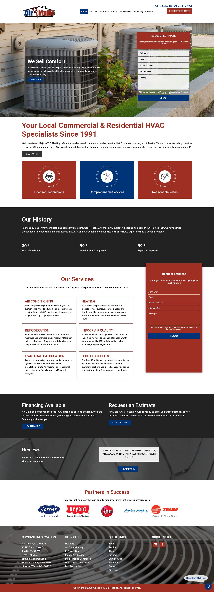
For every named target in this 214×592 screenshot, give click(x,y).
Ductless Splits (73, 566)
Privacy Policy (180, 92)
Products (114, 547)
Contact (113, 566)
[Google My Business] (155, 544)
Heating (69, 543)
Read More (128, 468)
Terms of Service (161, 93)
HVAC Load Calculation (77, 562)
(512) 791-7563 (180, 6)
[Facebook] (162, 544)
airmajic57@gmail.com (34, 558)
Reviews (113, 555)
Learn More (35, 88)
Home (112, 543)
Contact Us (119, 422)
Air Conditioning (74, 547)
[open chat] (208, 586)
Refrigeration (72, 551)
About (112, 551)
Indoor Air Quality (74, 555)
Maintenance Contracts (78, 558)
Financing (114, 562)
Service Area (115, 558)
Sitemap (113, 570)
